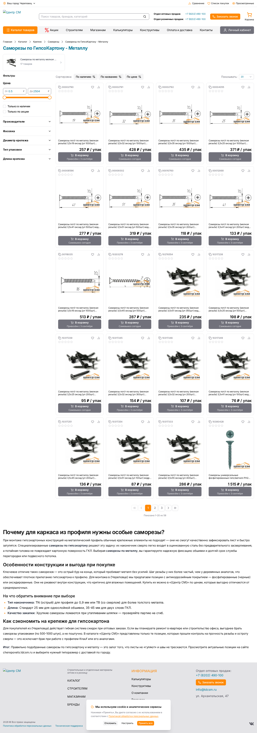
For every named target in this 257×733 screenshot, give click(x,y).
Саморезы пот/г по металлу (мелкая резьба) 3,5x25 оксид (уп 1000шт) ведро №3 (229, 142)
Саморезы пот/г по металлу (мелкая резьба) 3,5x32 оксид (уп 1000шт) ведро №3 (128, 142)
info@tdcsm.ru (206, 689)
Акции (54, 30)
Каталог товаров (22, 30)
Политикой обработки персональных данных (133, 716)
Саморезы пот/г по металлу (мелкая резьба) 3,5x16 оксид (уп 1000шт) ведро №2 (78, 309)
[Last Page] (175, 508)
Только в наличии (19, 106)
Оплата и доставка (179, 30)
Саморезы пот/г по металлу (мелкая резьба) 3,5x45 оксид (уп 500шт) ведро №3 (128, 309)
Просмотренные (245, 3)
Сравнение (198, 3)
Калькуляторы (123, 30)
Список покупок (220, 3)
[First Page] (135, 508)
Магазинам (98, 30)
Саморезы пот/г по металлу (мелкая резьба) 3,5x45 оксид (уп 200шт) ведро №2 (78, 476)
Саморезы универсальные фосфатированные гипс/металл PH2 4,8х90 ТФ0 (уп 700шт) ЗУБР (228, 476)
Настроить (127, 723)
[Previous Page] (141, 508)
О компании (140, 693)
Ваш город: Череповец (19, 3)
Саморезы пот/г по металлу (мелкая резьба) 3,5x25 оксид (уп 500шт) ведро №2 (229, 309)
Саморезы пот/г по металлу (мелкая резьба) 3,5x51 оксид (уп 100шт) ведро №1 (129, 476)
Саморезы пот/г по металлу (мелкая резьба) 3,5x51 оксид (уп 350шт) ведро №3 (179, 309)
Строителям (74, 30)
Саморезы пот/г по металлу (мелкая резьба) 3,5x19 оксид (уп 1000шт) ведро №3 (78, 142)
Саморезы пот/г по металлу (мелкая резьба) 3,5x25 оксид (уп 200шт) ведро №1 (78, 393)
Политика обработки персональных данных (27, 726)
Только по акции (18, 111)
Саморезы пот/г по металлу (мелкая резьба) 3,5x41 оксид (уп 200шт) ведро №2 (230, 225)
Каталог (73, 680)
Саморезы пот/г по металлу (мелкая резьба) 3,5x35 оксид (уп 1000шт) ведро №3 (178, 142)
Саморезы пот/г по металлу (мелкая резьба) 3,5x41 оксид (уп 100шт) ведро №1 (230, 393)
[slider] (4, 97)
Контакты (206, 30)
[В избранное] (92, 87)
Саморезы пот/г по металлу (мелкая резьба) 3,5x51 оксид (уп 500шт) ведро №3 (129, 225)
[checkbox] (4, 106)
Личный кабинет (239, 30)
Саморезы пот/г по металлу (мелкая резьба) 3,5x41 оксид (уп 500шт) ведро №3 (79, 225)
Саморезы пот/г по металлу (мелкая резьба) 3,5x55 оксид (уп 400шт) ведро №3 (178, 476)
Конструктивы (149, 30)
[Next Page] (168, 508)
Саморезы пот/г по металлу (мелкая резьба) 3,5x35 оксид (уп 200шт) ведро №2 (178, 225)
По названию (109, 76)
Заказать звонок (227, 16)
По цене (132, 76)
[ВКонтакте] (251, 723)
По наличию (83, 76)
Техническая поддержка (69, 726)
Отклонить (110, 723)
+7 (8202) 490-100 (195, 13)
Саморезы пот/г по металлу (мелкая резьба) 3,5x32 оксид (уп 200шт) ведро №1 (178, 393)
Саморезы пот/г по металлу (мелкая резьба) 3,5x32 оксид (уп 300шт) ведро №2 (128, 393)
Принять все (146, 723)
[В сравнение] (98, 87)
